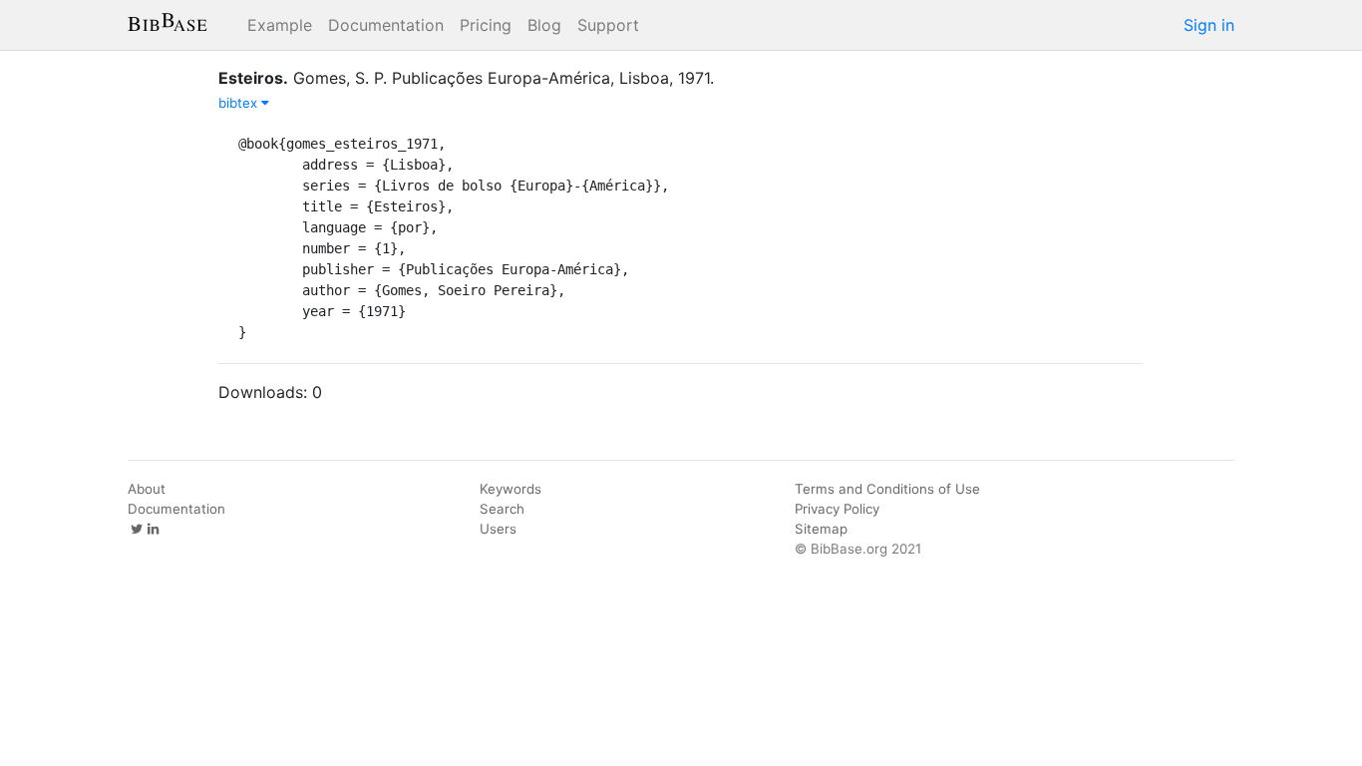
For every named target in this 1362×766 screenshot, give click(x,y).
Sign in (1209, 25)
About (147, 489)
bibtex (239, 103)
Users (498, 529)
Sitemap (821, 529)
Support (608, 25)
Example (279, 25)
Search (502, 509)
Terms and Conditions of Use (887, 489)
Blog (544, 25)
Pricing (485, 25)
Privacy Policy (837, 509)
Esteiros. (253, 78)
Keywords (510, 489)
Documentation (386, 25)
